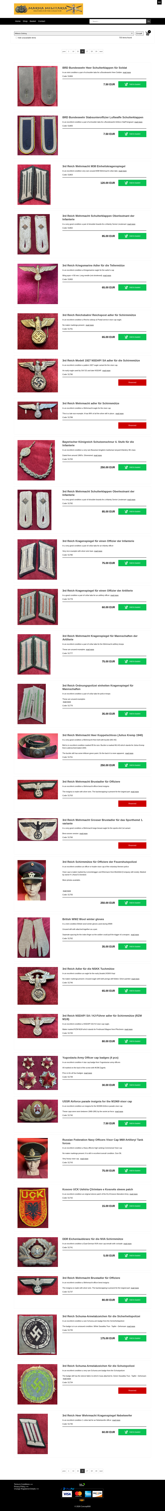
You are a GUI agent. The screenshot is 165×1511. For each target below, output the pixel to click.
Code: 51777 (67, 653)
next (100, 51)
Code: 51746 (67, 983)
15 (78, 51)
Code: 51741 (67, 1247)
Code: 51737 (67, 1292)
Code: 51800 (67, 279)
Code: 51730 (67, 1424)
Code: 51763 (67, 795)
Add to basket (134, 84)
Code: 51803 (67, 175)
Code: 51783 (67, 459)
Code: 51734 (67, 1382)
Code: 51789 (67, 417)
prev (64, 51)
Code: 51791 (67, 329)
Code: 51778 (67, 599)
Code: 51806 (67, 76)
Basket (33, 21)
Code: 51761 (67, 757)
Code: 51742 (67, 1198)
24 (96, 51)
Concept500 (86, 1506)
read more (127, 72)
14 (73, 51)
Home (18, 21)
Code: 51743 (67, 1162)
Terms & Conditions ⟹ (23, 1484)
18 (92, 51)
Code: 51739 (67, 1077)
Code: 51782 (67, 503)
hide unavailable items (27, 38)
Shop (25, 21)
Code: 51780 (67, 555)
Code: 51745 (67, 1033)
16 (82, 51)
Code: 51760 (67, 837)
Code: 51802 (67, 228)
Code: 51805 (67, 126)
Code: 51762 (67, 938)
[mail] (159, 2)
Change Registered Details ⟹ (26, 1489)
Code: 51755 (67, 895)
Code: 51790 (67, 374)
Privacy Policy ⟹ (21, 1487)
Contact (41, 21)
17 (87, 51)
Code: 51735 (67, 1330)
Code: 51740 (67, 1115)
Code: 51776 (67, 706)
